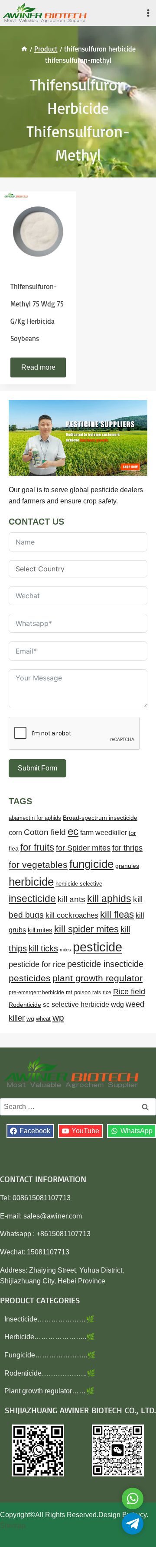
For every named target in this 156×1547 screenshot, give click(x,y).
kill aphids (109, 898)
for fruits (37, 847)
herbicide (31, 882)
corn (15, 832)
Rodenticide (25, 1005)
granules (127, 866)
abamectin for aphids (35, 818)
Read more (38, 367)
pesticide (97, 947)
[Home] (24, 49)
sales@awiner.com (52, 1216)
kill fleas (117, 914)
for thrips (127, 848)
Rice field (129, 991)
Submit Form (37, 768)
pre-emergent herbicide (36, 992)
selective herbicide (80, 1004)
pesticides (30, 978)
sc (46, 1004)
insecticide (32, 898)
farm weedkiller (103, 832)
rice (107, 992)
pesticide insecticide (105, 964)
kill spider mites (86, 929)
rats (96, 992)
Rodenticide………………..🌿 (49, 1373)
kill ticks (43, 948)
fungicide (91, 864)
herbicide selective (78, 883)
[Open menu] (148, 12)
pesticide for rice (37, 964)
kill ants (71, 899)
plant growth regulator (97, 978)
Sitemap (13, 1525)
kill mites (40, 930)
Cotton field (45, 832)
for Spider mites (83, 848)
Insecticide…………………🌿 (49, 1319)
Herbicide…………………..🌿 (49, 1337)
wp (58, 1017)
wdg (117, 1004)
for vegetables (38, 865)
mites (65, 949)
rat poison (78, 992)
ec (73, 831)
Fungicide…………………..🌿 (50, 1355)
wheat (43, 1018)
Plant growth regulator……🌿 (49, 1391)
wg (30, 1018)
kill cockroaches (72, 915)
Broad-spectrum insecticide (100, 818)
